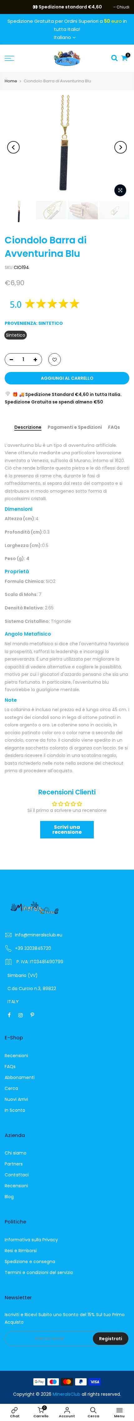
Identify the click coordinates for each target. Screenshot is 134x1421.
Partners (14, 1164)
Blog (9, 1197)
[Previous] (13, 147)
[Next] (120, 147)
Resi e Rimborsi (21, 1251)
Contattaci (17, 1175)
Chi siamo (15, 1153)
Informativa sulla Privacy (31, 1240)
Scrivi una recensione (67, 829)
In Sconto (15, 1110)
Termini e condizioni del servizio (39, 1272)
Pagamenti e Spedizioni (75, 427)
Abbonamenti (20, 1077)
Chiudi (14, 7)
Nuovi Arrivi (16, 1099)
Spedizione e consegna (30, 1261)
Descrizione (27, 427)
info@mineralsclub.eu (38, 935)
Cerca (11, 1088)
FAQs (114, 427)
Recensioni (16, 1055)
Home (11, 81)
